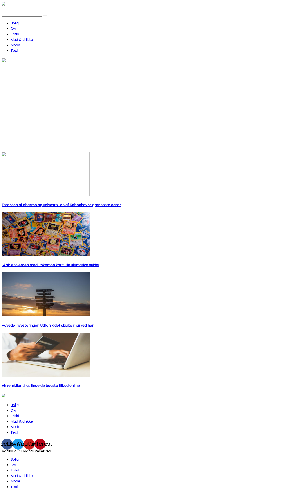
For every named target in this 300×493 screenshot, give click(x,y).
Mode (15, 45)
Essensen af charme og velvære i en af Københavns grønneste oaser (61, 204)
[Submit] (45, 15)
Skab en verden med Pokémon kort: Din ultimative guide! (50, 265)
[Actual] (3, 395)
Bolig (15, 23)
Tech (15, 50)
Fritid (15, 34)
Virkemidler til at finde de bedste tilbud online (41, 385)
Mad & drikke (22, 39)
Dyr (14, 28)
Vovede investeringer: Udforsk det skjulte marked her (48, 325)
